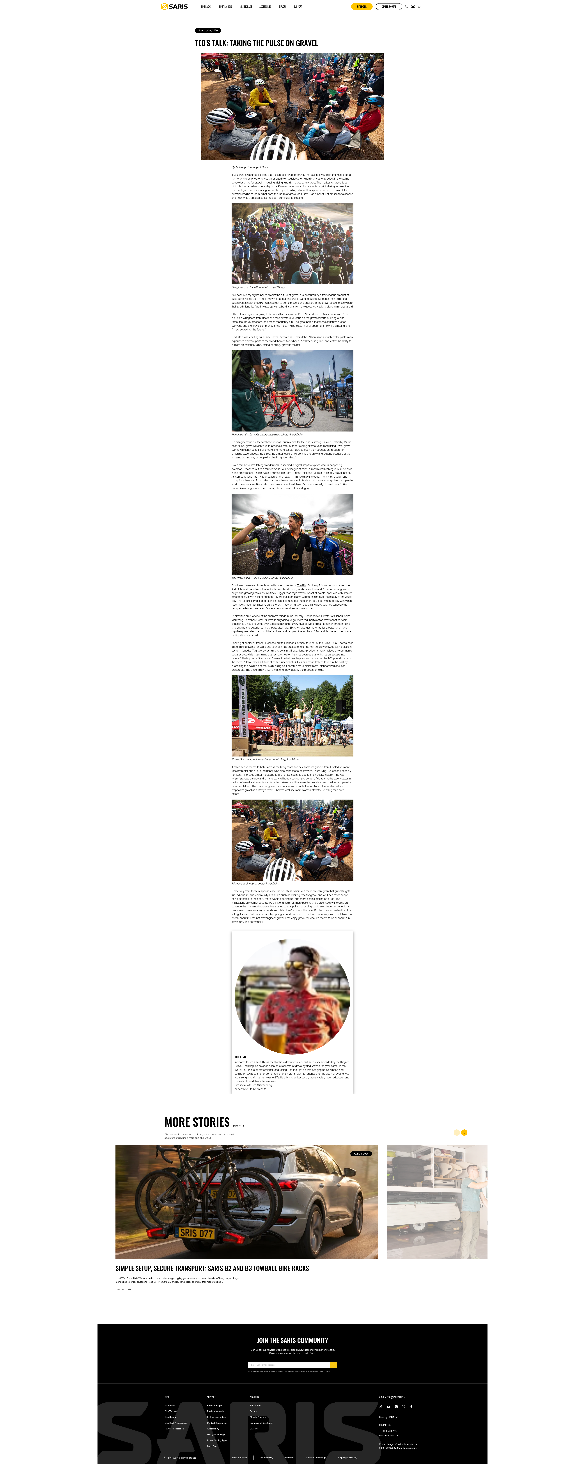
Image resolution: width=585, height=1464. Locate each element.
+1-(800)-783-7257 (388, 1431)
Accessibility (213, 1428)
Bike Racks (170, 1405)
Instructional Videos (216, 1417)
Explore (237, 1125)
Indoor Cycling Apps (217, 1440)
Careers (254, 1428)
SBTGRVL (302, 314)
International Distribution (261, 1423)
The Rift (301, 585)
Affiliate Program (258, 1417)
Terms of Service (239, 1457)
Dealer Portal (389, 6)
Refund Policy (266, 1457)
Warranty (289, 1457)
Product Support (215, 1405)
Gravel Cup (330, 643)
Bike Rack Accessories (176, 1423)
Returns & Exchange (316, 1457)
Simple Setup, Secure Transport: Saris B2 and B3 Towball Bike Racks (212, 1268)
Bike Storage (171, 1417)
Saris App (211, 1446)
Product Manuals (215, 1411)
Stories (253, 1411)
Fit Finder (362, 6)
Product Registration (217, 1423)
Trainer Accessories (174, 1428)
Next (464, 1132)
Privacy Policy (324, 1371)
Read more (121, 1289)
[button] (407, 6)
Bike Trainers (171, 1411)
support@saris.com (388, 1435)
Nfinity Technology (216, 1434)
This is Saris (256, 1405)
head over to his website (252, 1089)
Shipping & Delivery (347, 1457)
